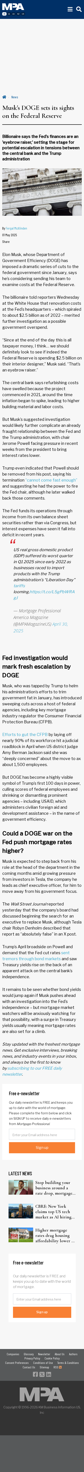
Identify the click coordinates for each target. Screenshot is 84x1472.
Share (6, 241)
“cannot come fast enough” (51, 480)
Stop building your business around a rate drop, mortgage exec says (53, 1188)
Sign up (42, 1147)
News (14, 97)
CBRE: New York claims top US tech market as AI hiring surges (53, 1212)
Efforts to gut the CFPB (25, 734)
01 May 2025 (9, 235)
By (14, 228)
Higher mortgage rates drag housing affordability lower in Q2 (55, 1236)
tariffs (19, 585)
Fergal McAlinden (16, 228)
